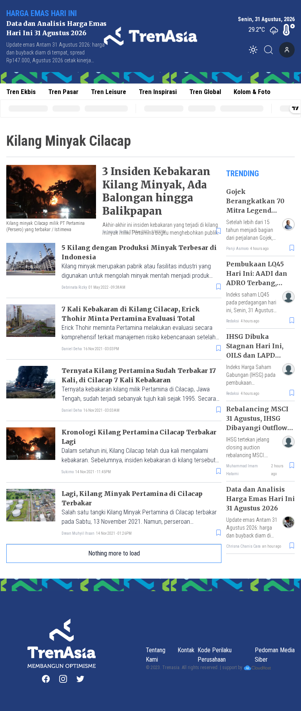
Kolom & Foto (252, 92)
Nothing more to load (114, 553)
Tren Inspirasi (158, 92)
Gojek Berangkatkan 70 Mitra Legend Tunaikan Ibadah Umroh (255, 210)
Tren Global (205, 92)
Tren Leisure (108, 92)
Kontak (186, 650)
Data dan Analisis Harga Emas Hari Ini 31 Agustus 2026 (260, 498)
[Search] (271, 50)
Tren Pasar (63, 92)
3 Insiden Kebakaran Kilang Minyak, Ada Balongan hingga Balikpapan (156, 191)
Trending (242, 173)
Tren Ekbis (21, 92)
